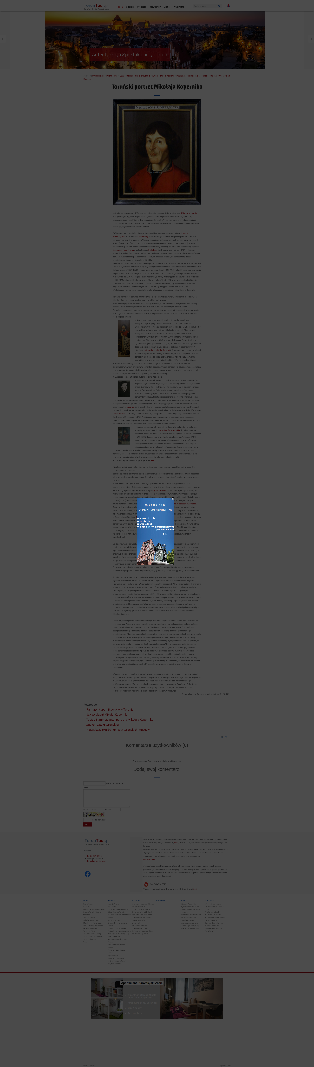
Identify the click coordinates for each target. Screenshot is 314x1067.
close (173, 498)
